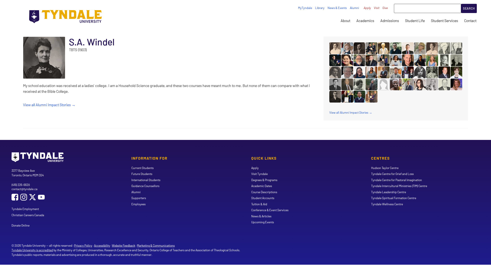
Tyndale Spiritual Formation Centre (393, 198)
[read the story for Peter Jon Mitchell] (408, 48)
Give (385, 8)
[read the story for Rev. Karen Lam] (420, 84)
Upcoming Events (262, 222)
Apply (367, 8)
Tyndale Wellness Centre (387, 204)
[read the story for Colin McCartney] (371, 48)
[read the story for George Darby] (444, 84)
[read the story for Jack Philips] (347, 84)
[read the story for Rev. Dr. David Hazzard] (335, 84)
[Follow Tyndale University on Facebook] (15, 197)
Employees (138, 204)
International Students (145, 180)
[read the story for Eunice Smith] (347, 96)
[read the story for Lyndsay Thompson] (456, 84)
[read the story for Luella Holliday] (444, 48)
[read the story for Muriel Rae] (335, 72)
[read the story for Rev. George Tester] (335, 96)
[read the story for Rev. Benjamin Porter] (396, 48)
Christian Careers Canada (28, 215)
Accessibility (102, 245)
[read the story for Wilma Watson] (359, 84)
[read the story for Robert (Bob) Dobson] (371, 84)
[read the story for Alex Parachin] (347, 72)
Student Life (415, 20)
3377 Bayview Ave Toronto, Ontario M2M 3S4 (28, 173)
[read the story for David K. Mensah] (396, 84)
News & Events (337, 8)
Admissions (389, 20)
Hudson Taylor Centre (385, 168)
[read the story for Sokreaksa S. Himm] (359, 96)
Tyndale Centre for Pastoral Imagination (396, 180)
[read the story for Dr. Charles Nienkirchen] (359, 60)
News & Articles (261, 216)
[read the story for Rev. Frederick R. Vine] (359, 48)
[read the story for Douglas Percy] (444, 60)
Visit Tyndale (259, 174)
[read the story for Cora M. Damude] (335, 48)
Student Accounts (262, 198)
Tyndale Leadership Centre (388, 192)
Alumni (354, 8)
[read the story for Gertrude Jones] (420, 72)
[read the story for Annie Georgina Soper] (384, 48)
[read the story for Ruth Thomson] (371, 96)
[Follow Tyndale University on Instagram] (23, 197)
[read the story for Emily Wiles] (432, 60)
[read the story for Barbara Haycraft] (456, 72)
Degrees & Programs (264, 180)
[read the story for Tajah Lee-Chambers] (420, 60)
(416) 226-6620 (21, 184)
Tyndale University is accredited (32, 250)
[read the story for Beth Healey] (347, 60)
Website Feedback (123, 245)
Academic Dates (261, 186)
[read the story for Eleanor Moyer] (456, 48)
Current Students (142, 168)
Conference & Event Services (269, 210)
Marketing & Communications (156, 245)
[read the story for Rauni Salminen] (420, 48)
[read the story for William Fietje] (408, 60)
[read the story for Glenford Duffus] (408, 72)
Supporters (138, 198)
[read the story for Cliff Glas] (396, 72)
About (345, 20)
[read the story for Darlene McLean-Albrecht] (384, 60)
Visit (376, 8)
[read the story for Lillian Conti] (396, 60)
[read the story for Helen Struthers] (432, 48)
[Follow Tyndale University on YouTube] (41, 197)
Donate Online (21, 225)
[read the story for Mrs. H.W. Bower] (384, 84)
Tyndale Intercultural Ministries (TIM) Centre (399, 186)
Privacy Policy (83, 245)
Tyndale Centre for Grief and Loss (392, 174)
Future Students (141, 174)
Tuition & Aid (259, 204)
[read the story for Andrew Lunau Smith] (335, 60)
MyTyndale (305, 8)
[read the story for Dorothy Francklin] (432, 72)
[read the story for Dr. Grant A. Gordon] (371, 60)
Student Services (444, 20)
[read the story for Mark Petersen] (444, 72)
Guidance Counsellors (145, 186)
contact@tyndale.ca (24, 189)
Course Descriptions (264, 192)
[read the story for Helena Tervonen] (432, 84)
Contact (470, 20)
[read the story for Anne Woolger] (347, 48)
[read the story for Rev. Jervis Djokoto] (384, 72)
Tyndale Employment (25, 209)
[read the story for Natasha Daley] (359, 72)
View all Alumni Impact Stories (47, 104)
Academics (365, 20)
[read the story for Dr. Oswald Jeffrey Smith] (456, 60)
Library (320, 8)
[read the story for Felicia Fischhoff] (371, 72)
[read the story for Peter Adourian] (408, 84)
